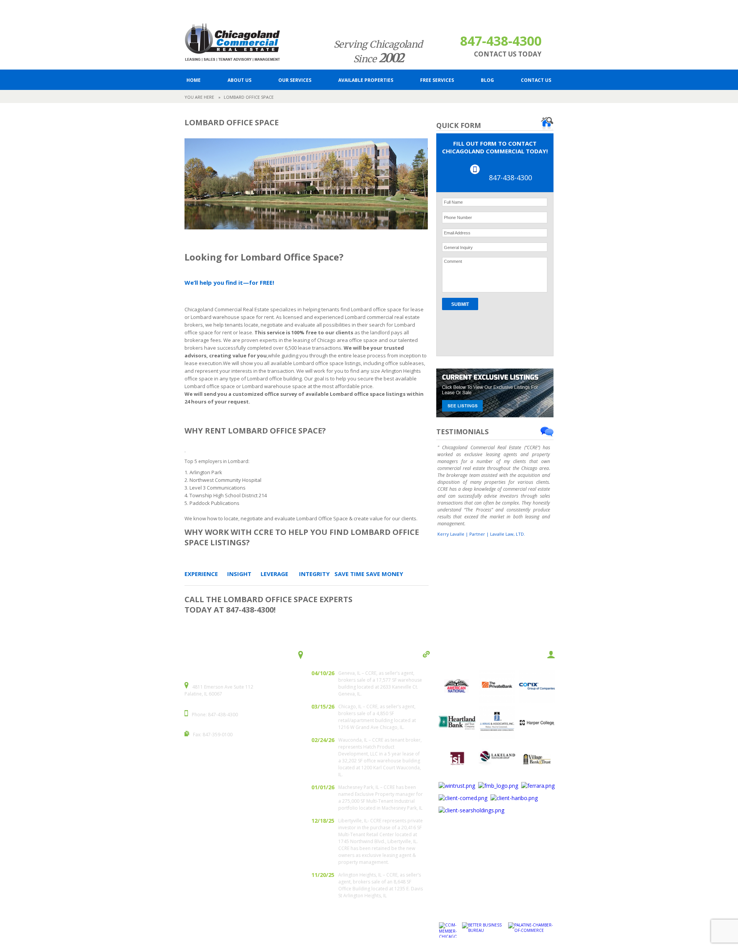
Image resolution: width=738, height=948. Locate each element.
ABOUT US (239, 80)
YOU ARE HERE (199, 97)
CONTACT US (536, 80)
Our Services (294, 80)
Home (193, 80)
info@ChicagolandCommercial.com (286, 10)
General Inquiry (458, 247)
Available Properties (365, 80)
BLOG (487, 80)
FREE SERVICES (437, 80)
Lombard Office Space (249, 97)
